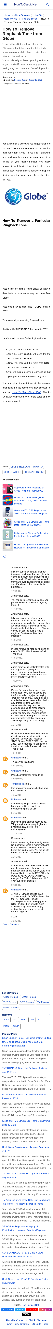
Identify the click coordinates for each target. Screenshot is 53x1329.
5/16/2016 (16, 813)
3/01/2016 (16, 795)
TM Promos (43, 1002)
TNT (15, 1019)
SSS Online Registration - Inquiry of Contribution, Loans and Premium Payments (24, 1228)
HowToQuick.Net (25, 4)
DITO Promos (27, 1002)
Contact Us (21, 1320)
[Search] (47, 4)
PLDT (41, 1019)
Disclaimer (41, 1320)
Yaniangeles (17, 784)
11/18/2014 (16, 609)
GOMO (15, 1026)
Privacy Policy (12, 1324)
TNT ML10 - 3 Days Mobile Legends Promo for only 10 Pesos (25, 1175)
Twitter (20, 1309)
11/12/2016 (16, 833)
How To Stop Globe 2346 (26, 392)
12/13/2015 (17, 766)
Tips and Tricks (34, 472)
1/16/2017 (16, 857)
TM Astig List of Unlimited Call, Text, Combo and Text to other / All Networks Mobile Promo (26, 1202)
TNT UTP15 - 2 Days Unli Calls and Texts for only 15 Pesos (24, 1070)
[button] (4, 557)
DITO (6, 1026)
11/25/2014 (16, 640)
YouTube (31, 1309)
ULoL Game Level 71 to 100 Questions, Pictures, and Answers (26, 1281)
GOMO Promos (11, 1007)
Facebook (8, 1309)
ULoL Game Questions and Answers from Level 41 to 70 (25, 1149)
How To (38, 467)
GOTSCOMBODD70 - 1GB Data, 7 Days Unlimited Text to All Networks (22, 1255)
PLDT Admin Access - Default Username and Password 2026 (24, 1096)
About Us (10, 1320)
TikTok (26, 1314)
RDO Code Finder (39, 1324)
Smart (6, 1019)
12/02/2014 (17, 681)
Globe (24, 1019)
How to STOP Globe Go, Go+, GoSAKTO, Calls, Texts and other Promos (31, 500)
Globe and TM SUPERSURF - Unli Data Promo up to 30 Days (26, 1123)
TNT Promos (9, 1002)
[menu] (5, 4)
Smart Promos (28, 997)
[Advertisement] (26, 113)
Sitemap (24, 1324)
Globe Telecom (20, 467)
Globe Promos (10, 997)
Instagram (45, 1309)
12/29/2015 (17, 779)
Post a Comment (11, 924)
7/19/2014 (16, 591)
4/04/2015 (16, 753)
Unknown (16, 757)
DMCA (32, 1320)
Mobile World (12, 472)
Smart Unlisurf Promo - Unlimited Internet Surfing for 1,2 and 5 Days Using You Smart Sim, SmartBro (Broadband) (26, 1042)
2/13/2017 (16, 885)
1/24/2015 (16, 725)
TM (32, 1019)
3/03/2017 (16, 921)
